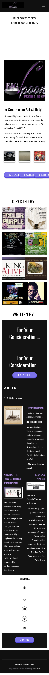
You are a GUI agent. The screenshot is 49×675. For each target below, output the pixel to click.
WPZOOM (36, 668)
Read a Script (24, 375)
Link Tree (24, 639)
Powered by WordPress (24, 664)
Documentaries (31, 174)
